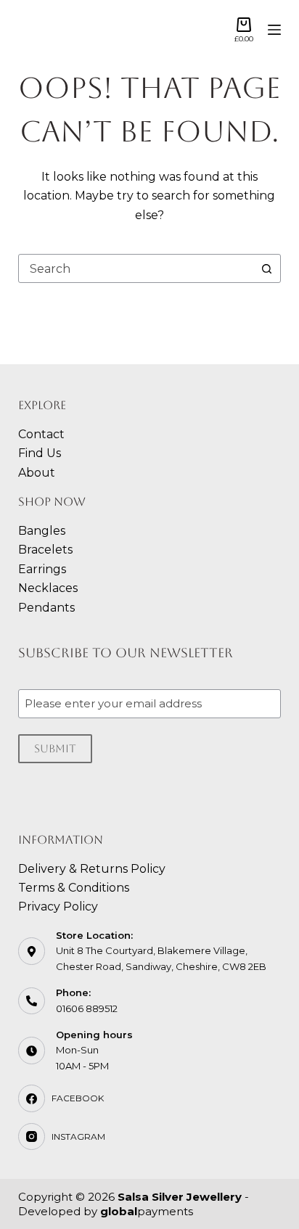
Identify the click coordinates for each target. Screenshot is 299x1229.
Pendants (46, 607)
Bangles (41, 531)
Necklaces (48, 588)
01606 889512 (87, 1008)
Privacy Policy (58, 906)
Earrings (42, 569)
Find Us (39, 453)
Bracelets (45, 549)
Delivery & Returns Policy (91, 869)
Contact (41, 434)
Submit (55, 748)
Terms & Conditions (73, 888)
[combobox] (136, 268)
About (36, 473)
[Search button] (266, 268)
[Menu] (274, 29)
